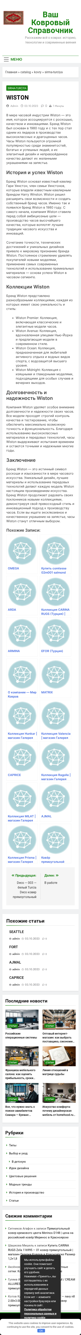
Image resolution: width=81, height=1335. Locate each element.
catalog (25, 72)
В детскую (19, 1161)
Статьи (13, 1025)
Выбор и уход (18, 1153)
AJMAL (15, 962)
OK (41, 1330)
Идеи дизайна (19, 1168)
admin (14, 106)
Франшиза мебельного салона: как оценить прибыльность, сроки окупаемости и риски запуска (20, 1078)
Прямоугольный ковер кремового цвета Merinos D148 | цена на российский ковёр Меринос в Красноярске (40, 1233)
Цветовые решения (22, 1176)
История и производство (26, 1192)
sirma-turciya (54, 72)
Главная (11, 72)
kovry (37, 72)
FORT (13, 947)
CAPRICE (16, 978)
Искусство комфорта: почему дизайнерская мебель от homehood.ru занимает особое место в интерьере (58, 1114)
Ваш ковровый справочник (50, 22)
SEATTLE (16, 932)
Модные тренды (20, 1184)
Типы (13, 1145)
